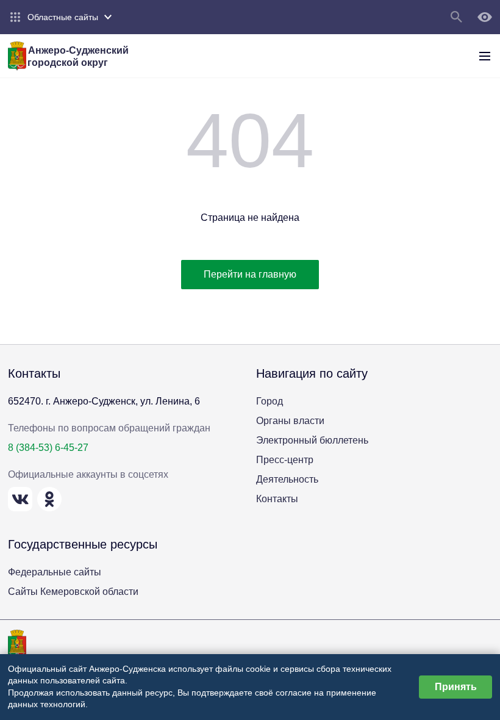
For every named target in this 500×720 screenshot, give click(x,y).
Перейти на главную (250, 274)
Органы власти (290, 421)
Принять (456, 687)
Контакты (277, 499)
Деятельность (287, 479)
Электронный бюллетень (312, 440)
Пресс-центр (284, 460)
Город (269, 401)
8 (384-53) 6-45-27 (48, 447)
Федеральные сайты (54, 572)
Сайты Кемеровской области (73, 591)
